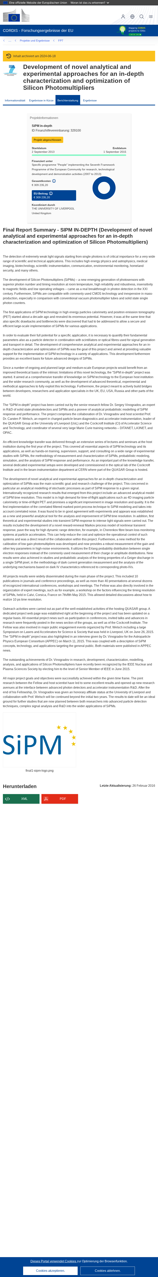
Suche (141, 16)
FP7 (60, 40)
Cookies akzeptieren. (50, 1270)
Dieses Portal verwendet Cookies (53, 1261)
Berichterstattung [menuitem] (67, 100)
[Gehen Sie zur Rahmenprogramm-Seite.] (10, 70)
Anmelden (123, 16)
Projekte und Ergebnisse (35, 40)
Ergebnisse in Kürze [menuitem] (41, 100)
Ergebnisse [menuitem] (90, 100)
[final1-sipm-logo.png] (39, 739)
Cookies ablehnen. (108, 1270)
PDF (63, 798)
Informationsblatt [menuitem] (15, 100)
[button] (132, 16)
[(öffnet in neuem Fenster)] (16, 15)
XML (24, 798)
